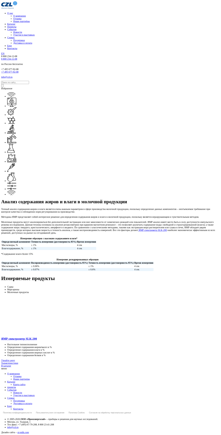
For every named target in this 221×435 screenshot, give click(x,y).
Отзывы (17, 18)
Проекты (11, 26)
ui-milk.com (23, 432)
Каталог (11, 24)
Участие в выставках (24, 35)
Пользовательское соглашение (50, 413)
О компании (19, 16)
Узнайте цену (8, 360)
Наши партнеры (21, 379)
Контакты (12, 48)
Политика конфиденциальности (17, 413)
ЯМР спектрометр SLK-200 (152, 230)
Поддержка (19, 40)
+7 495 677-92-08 (9, 72)
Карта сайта (19, 384)
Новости (17, 32)
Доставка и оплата (22, 43)
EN (3, 53)
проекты (11, 387)
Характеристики (9, 363)
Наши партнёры (21, 21)
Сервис (11, 37)
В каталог (6, 366)
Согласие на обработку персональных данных (110, 413)
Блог (9, 45)
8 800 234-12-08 (9, 59)
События (11, 29)
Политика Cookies (77, 413)
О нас (10, 13)
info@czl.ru (6, 77)
